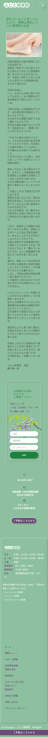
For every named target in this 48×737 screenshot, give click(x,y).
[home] (16, 5)
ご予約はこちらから (24, 732)
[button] (43, 5)
